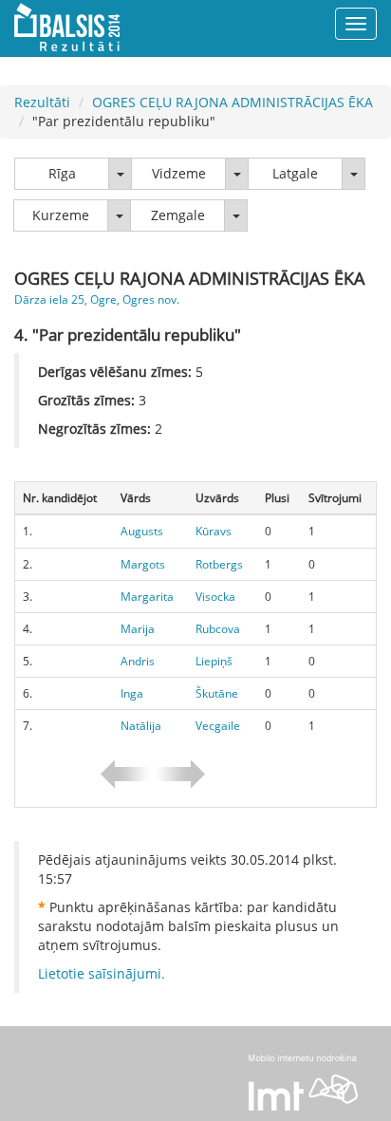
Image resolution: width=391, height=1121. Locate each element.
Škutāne (217, 693)
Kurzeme (60, 215)
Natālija (141, 726)
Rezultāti (42, 102)
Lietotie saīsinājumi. (101, 973)
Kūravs (214, 531)
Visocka (215, 597)
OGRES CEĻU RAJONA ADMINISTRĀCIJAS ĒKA (232, 102)
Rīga (62, 173)
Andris (138, 661)
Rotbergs (219, 564)
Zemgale (178, 215)
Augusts (142, 531)
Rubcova (218, 629)
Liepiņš (214, 661)
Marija (138, 629)
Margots (143, 564)
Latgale (295, 173)
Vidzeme (179, 173)
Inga (132, 693)
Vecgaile (218, 726)
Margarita (147, 597)
